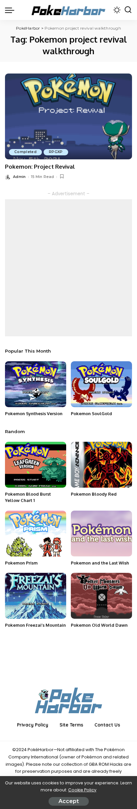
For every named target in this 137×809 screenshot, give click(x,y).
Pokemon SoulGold (91, 413)
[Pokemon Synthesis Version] (35, 384)
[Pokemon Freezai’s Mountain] (35, 596)
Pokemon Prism (21, 563)
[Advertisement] (68, 267)
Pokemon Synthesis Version (34, 413)
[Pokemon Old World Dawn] (101, 596)
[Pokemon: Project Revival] (68, 116)
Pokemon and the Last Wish (100, 563)
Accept (69, 801)
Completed (25, 152)
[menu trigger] (11, 10)
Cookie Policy (82, 790)
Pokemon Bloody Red (94, 494)
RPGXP (56, 152)
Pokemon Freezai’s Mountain (35, 625)
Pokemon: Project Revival (40, 166)
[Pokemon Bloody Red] (101, 465)
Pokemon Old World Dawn (99, 625)
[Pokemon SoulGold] (101, 384)
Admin (19, 176)
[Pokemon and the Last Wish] (101, 534)
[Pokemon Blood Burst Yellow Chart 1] (35, 465)
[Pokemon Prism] (35, 534)
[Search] (128, 10)
